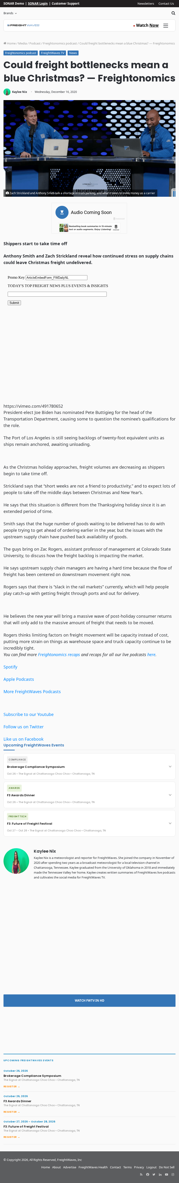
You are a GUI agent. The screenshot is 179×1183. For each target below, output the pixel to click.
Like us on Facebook (23, 739)
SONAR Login (38, 3)
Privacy (139, 1167)
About (56, 1167)
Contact (115, 1167)
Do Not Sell (166, 1167)
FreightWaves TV (52, 53)
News (73, 53)
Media (22, 43)
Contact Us (166, 3)
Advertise (69, 1167)
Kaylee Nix (19, 92)
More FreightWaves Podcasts (32, 691)
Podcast (35, 43)
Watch (146, 25)
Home (11, 43)
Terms (127, 1167)
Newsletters (146, 3)
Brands (8, 13)
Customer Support (65, 3)
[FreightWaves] (23, 25)
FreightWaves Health (93, 1167)
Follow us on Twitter (23, 726)
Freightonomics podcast (60, 43)
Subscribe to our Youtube (28, 714)
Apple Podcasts (18, 679)
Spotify (10, 667)
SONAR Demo (13, 3)
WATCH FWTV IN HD (89, 1000)
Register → (11, 1086)
